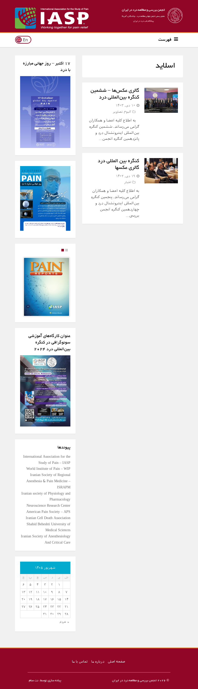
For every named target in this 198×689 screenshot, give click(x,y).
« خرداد (64, 624)
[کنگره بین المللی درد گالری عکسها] (161, 170)
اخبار (127, 182)
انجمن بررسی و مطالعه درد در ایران (134, 682)
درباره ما (97, 663)
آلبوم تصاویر (122, 112)
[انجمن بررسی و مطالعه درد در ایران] (151, 15)
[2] (66, 250)
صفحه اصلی (116, 663)
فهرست (164, 40)
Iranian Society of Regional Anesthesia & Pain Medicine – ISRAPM (48, 483)
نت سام (33, 682)
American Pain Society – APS (48, 514)
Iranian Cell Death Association (48, 520)
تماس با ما (80, 663)
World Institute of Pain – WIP (48, 471)
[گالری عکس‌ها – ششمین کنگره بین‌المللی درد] (161, 100)
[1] (62, 250)
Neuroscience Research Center (48, 507)
